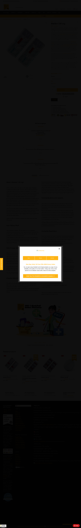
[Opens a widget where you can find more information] (76, 525)
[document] (40, 264)
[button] (3, 526)
